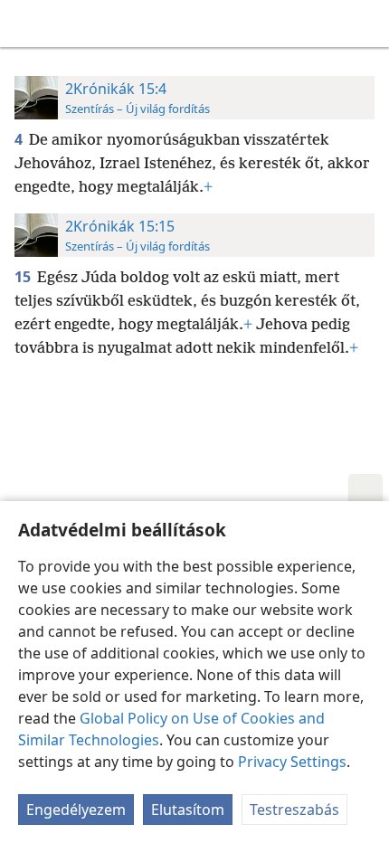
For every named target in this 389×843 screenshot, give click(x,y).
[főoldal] (27, 23)
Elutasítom (187, 809)
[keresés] (366, 23)
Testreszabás (294, 809)
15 (23, 277)
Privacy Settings (292, 762)
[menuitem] (27, 23)
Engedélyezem (76, 809)
